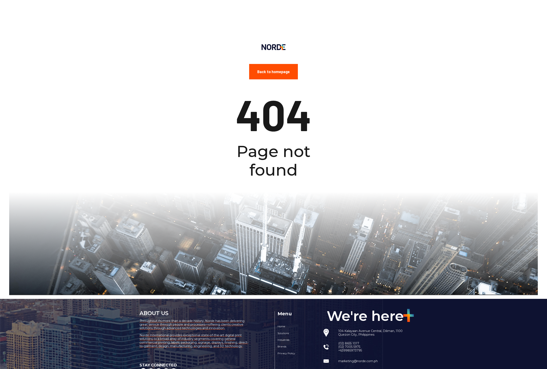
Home (281, 326)
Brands (282, 346)
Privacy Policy (286, 353)
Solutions (283, 333)
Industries (283, 339)
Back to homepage (273, 71)
